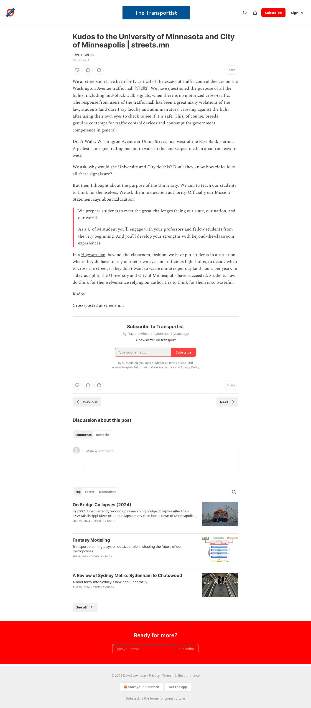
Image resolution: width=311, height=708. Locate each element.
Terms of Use (177, 363)
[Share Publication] (255, 12)
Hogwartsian (93, 255)
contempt (98, 123)
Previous (90, 402)
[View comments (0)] (88, 70)
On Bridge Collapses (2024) (102, 504)
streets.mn (114, 305)
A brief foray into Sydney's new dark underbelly (110, 582)
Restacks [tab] (102, 435)
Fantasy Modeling (91, 540)
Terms (167, 675)
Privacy (154, 675)
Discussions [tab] (107, 492)
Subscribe (273, 12)
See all (81, 607)
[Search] (245, 12)
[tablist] (92, 434)
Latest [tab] (89, 492)
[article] (155, 516)
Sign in (297, 12)
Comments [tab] (83, 435)
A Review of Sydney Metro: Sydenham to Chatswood (127, 575)
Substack (133, 698)
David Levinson (83, 55)
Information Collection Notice (154, 367)
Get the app (178, 687)
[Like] (77, 70)
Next (224, 402)
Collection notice (187, 675)
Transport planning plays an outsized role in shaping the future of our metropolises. (127, 548)
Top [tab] (78, 492)
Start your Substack (143, 687)
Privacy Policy (190, 367)
